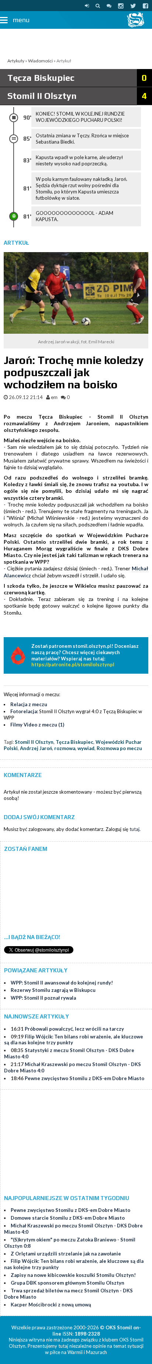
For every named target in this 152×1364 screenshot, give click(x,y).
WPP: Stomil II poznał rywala (43, 998)
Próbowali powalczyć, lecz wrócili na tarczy (74, 1029)
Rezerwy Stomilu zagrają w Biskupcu (53, 990)
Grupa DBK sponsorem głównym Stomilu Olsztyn (67, 1283)
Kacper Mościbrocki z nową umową (51, 1305)
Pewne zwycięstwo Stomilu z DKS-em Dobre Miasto (84, 1078)
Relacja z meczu (28, 704)
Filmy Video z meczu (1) (37, 725)
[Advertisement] (76, 41)
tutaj (134, 829)
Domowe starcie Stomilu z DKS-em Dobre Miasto (68, 1218)
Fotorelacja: (24, 711)
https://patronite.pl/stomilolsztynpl (72, 664)
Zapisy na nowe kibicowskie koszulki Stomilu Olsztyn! (73, 1275)
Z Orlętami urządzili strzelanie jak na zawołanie (66, 1254)
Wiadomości (40, 60)
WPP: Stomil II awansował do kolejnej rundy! (62, 983)
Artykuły (15, 60)
